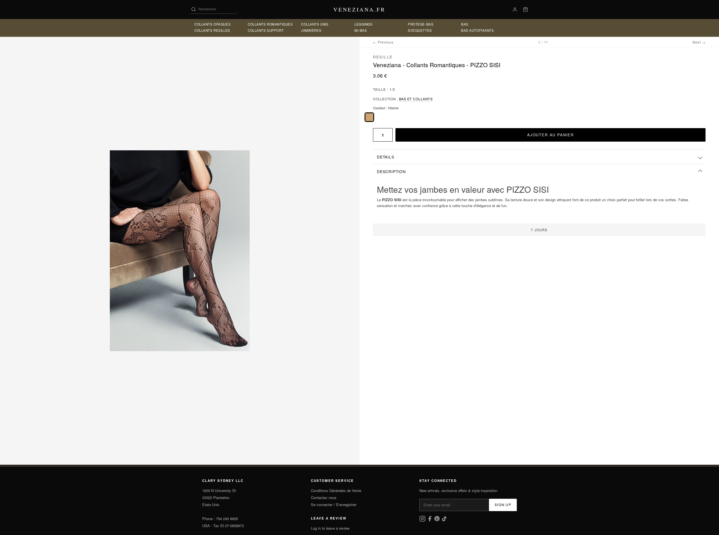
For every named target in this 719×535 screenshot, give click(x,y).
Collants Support (266, 24)
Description (391, 171)
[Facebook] (430, 520)
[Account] (514, 9)
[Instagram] (423, 520)
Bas (411, 30)
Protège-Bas (367, 30)
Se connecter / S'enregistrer (333, 504)
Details (385, 157)
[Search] (193, 9)
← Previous (383, 42)
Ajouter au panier (550, 134)
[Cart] (525, 9)
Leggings (310, 30)
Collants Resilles (212, 24)
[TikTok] (444, 520)
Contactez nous (323, 497)
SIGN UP (503, 504)
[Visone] (369, 117)
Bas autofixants (477, 24)
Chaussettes (474, 30)
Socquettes (420, 24)
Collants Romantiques (217, 30)
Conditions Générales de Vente (336, 490)
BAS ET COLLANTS (416, 98)
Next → (699, 42)
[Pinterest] (437, 520)
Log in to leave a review (330, 528)
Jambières (311, 24)
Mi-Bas (360, 24)
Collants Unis (261, 30)
